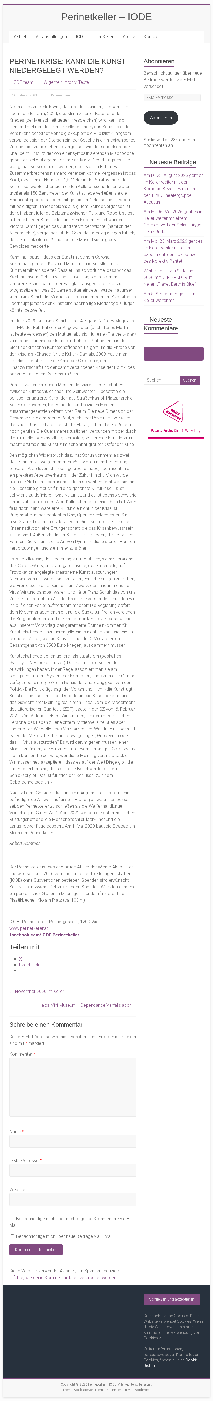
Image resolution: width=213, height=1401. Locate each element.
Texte (83, 82)
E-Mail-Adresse (25, 1160)
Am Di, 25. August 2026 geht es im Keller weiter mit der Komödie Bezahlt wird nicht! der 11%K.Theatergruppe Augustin (174, 189)
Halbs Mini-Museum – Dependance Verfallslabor (87, 1005)
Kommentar (22, 1054)
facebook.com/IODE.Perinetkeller (44, 935)
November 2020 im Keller (36, 991)
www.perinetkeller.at (28, 928)
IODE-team (22, 82)
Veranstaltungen (51, 36)
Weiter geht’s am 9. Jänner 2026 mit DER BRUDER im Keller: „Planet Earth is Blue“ (170, 277)
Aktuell (20, 36)
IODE (80, 36)
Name (16, 1131)
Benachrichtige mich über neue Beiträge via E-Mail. (64, 1236)
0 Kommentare (59, 95)
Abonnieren (161, 117)
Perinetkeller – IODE (106, 16)
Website (17, 1189)
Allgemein (53, 82)
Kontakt (151, 36)
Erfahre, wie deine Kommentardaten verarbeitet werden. (63, 1277)
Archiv (129, 36)
